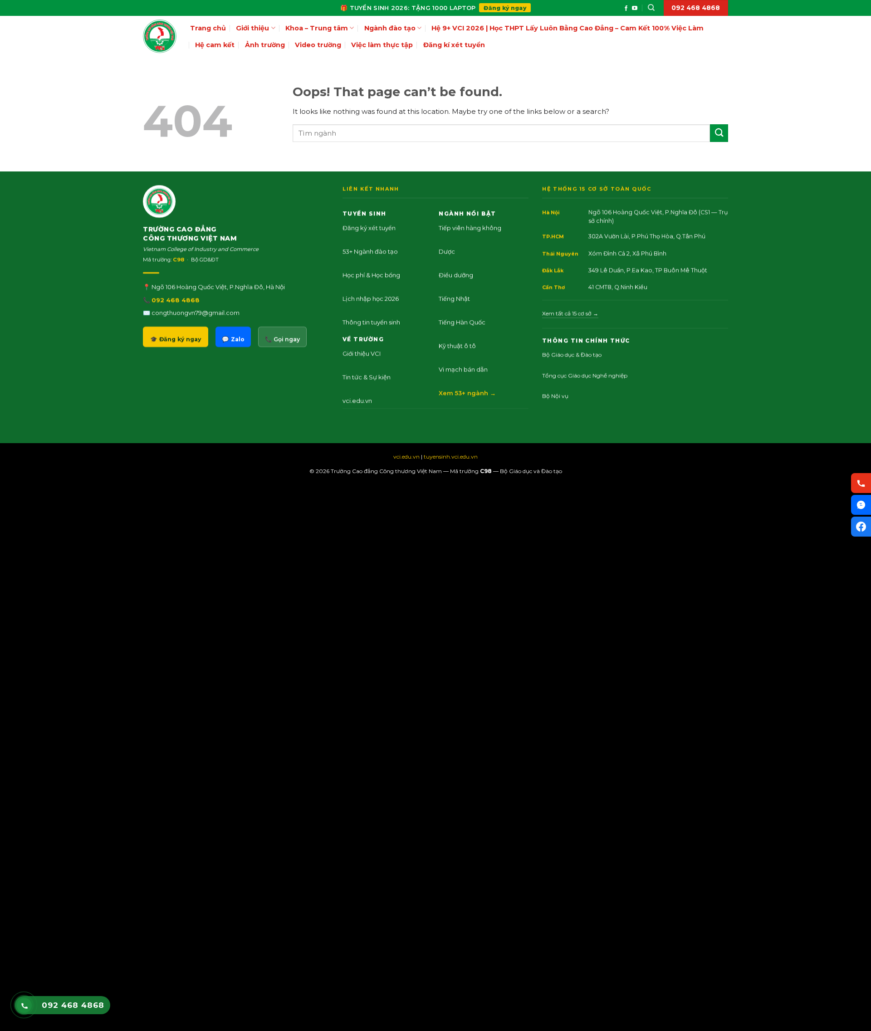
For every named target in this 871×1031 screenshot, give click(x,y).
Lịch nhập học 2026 (371, 298)
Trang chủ (208, 28)
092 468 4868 (176, 299)
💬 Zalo (233, 339)
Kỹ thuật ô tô (457, 345)
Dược (447, 250)
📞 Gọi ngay (282, 339)
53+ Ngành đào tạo (370, 250)
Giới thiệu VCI (362, 353)
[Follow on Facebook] (626, 8)
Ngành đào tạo (390, 28)
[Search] (651, 7)
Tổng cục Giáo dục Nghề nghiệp (584, 375)
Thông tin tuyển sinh (371, 321)
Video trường (318, 45)
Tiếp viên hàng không (470, 227)
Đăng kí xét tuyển (454, 45)
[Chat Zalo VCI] (861, 505)
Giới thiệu (252, 28)
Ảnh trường (265, 45)
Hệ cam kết (215, 45)
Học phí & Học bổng (371, 274)
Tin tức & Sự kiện (367, 376)
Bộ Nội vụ (555, 395)
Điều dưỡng (456, 274)
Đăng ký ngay (505, 8)
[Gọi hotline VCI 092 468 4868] (24, 1005)
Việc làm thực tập (382, 45)
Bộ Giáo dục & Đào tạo (572, 354)
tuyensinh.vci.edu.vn (451, 456)
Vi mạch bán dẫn (463, 368)
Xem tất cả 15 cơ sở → (570, 313)
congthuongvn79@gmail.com (196, 312)
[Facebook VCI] (861, 527)
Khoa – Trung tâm (316, 28)
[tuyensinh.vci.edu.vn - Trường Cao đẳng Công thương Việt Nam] (159, 36)
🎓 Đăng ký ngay (175, 339)
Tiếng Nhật (454, 298)
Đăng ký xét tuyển (369, 227)
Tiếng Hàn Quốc (462, 321)
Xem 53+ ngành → (467, 392)
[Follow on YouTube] (634, 8)
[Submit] (719, 133)
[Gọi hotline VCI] (861, 483)
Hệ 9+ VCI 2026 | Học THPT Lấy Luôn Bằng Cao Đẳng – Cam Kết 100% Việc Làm (567, 28)
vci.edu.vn (357, 400)
